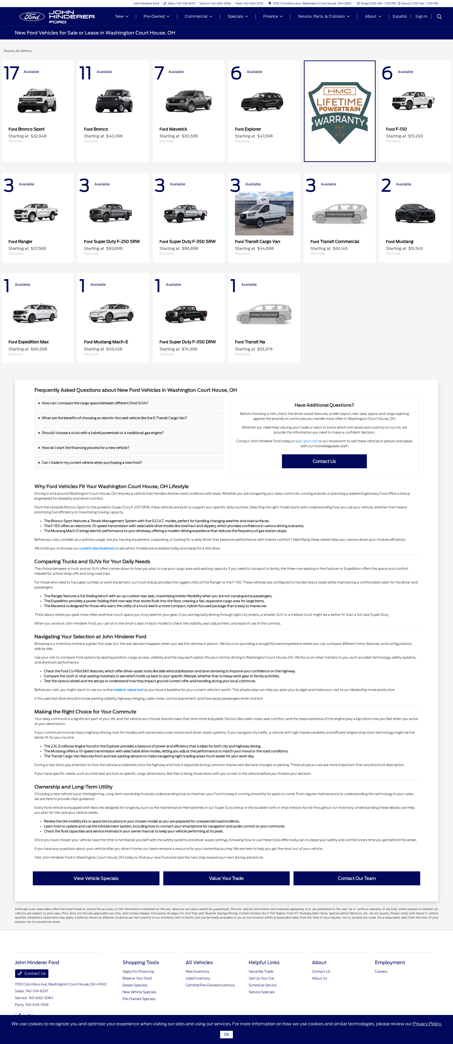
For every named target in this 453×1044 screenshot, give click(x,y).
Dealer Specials (134, 985)
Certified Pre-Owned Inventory (210, 985)
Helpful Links (264, 962)
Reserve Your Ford (136, 978)
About (319, 962)
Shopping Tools (140, 962)
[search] (439, 17)
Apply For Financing (138, 971)
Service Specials (262, 992)
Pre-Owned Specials (138, 999)
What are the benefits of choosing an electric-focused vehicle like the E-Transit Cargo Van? (114, 418)
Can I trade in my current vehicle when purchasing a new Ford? (92, 462)
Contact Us (35, 973)
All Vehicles (199, 962)
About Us (319, 978)
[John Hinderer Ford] (55, 16)
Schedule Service (263, 985)
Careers (381, 971)
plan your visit (306, 441)
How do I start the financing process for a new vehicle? (85, 448)
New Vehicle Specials (139, 992)
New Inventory (197, 971)
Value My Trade (261, 971)
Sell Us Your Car (261, 978)
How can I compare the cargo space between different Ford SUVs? (95, 403)
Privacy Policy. (427, 1023)
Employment (390, 962)
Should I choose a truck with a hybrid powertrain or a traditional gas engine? (103, 433)
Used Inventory (198, 978)
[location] (270, 3)
